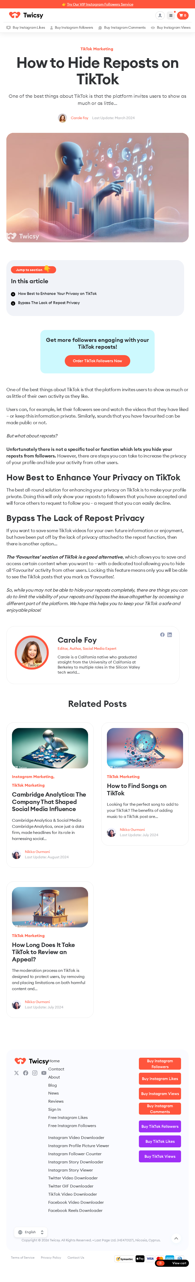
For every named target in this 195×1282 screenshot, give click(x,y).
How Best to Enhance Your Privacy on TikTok (57, 293)
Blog (52, 1085)
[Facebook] (25, 1072)
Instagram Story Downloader (75, 1161)
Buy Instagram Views (174, 27)
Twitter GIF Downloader (70, 1186)
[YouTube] (43, 1072)
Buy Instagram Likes (29, 27)
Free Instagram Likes (68, 1117)
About (54, 1077)
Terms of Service (23, 1257)
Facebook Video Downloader (76, 1202)
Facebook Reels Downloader (75, 1210)
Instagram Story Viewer (70, 1170)
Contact (56, 1068)
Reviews (55, 1101)
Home (54, 1060)
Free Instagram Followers (72, 1125)
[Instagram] (34, 1072)
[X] (16, 1072)
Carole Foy (79, 118)
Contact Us (76, 1257)
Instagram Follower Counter (75, 1153)
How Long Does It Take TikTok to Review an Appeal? (43, 952)
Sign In (54, 1109)
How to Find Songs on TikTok (137, 789)
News (53, 1093)
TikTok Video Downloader (72, 1194)
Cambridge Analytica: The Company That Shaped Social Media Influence (49, 801)
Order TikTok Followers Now (97, 360)
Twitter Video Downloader (73, 1177)
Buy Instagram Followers (74, 27)
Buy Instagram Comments (125, 27)
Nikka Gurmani (37, 851)
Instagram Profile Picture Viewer (78, 1145)
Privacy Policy (51, 1257)
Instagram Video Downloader (76, 1137)
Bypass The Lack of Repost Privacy (49, 302)
